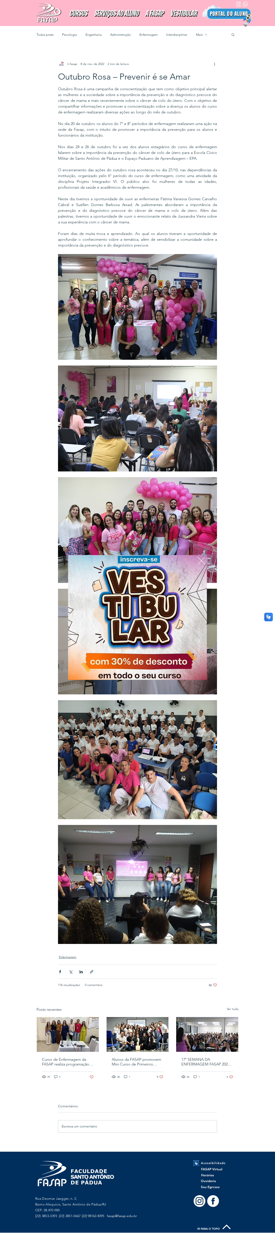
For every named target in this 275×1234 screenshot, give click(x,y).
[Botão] (137, 617)
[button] (201, 560)
